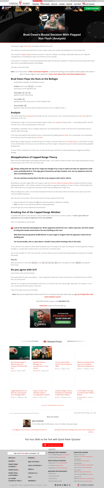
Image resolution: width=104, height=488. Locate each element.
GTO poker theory (71, 141)
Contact (82, 1)
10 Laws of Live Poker (53, 476)
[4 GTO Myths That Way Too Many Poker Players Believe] (86, 381)
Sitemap (20, 485)
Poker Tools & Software (13, 474)
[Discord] (58, 485)
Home (10, 413)
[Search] (71, 1)
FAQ (78, 1)
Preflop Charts (52, 473)
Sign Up (93, 1)
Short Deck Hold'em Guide (55, 481)
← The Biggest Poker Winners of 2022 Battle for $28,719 (29, 430)
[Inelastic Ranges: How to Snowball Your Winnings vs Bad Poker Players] (64, 381)
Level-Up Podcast (34, 465)
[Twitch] (67, 485)
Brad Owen (27, 46)
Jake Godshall (77, 413)
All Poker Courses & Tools (14, 480)
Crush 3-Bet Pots (52, 478)
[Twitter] (60, 485)
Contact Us (32, 473)
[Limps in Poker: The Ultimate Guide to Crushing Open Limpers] (42, 381)
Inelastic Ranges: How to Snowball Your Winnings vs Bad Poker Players (63, 393)
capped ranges (26, 54)
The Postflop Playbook (58, 454)
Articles (11, 458)
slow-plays (29, 116)
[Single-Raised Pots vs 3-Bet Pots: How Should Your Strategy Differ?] (19, 381)
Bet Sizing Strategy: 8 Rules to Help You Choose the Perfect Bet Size (19, 365)
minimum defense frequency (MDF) (61, 183)
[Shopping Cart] (86, 1)
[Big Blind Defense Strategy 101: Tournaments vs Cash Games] (42, 353)
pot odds (65, 135)
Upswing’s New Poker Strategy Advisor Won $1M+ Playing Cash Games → (74, 431)
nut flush (40, 137)
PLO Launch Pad (56, 457)
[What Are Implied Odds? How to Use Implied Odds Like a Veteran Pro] (86, 353)
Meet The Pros (33, 462)
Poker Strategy (85, 413)
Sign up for (26, 453)
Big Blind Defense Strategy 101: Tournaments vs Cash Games (40, 365)
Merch (74, 1)
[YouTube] (65, 485)
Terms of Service (38, 485)
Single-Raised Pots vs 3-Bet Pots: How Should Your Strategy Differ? (19, 393)
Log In (89, 1)
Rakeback (31, 481)
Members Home (37, 1)
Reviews (31, 458)
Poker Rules (13, 470)
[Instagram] (62, 485)
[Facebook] (55, 485)
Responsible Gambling (28, 485)
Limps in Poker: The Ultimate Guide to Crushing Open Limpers (41, 393)
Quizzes (11, 461)
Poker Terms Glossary (13, 465)
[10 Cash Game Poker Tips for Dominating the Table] (64, 353)
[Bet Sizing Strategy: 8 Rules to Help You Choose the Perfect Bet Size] (19, 353)
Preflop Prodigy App (48, 1)
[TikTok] (69, 485)
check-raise (82, 116)
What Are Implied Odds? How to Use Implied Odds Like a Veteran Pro (85, 364)
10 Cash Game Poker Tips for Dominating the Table (63, 364)
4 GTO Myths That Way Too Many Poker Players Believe (85, 393)
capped (58, 122)
